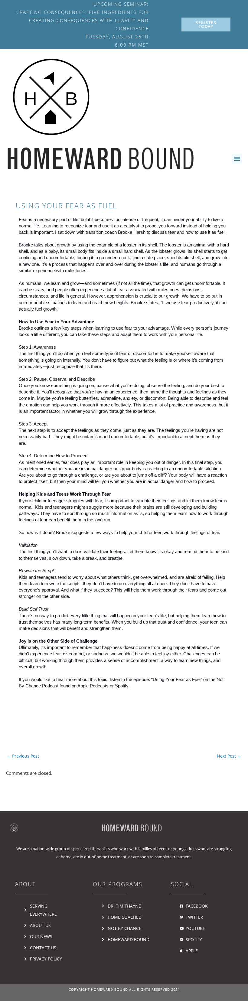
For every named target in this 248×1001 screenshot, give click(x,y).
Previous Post (23, 756)
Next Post (229, 756)
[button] (237, 159)
